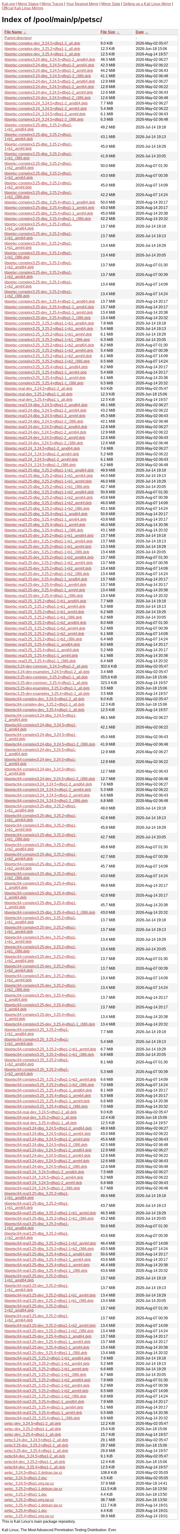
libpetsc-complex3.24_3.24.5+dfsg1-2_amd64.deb (46, 103)
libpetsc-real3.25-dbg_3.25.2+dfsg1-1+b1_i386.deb (47, 487)
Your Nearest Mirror (82, 4)
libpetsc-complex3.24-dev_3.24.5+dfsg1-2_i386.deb (47, 98)
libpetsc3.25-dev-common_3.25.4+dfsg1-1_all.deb (46, 683)
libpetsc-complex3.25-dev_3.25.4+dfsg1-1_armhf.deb (48, 312)
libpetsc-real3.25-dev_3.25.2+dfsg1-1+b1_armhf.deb (47, 547)
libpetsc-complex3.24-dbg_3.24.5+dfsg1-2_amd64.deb (49, 60)
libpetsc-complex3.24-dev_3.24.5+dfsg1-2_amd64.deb (49, 81)
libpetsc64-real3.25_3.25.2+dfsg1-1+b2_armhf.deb (46, 1391)
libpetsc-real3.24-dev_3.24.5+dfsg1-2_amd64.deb (45, 427)
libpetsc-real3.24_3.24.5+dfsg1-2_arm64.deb (41, 454)
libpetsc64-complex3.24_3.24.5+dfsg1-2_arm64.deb (47, 790)
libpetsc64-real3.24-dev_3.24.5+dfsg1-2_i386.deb (45, 1167)
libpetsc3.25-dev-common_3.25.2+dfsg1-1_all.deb (46, 677)
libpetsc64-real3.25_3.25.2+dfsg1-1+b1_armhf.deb (46, 1369)
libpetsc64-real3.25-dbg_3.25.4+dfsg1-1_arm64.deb (47, 1260)
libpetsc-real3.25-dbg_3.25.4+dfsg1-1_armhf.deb (44, 525)
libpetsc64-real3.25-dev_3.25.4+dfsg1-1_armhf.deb (46, 1347)
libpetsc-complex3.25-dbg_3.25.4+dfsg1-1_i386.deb (47, 219)
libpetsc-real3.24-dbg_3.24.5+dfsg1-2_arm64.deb (45, 410)
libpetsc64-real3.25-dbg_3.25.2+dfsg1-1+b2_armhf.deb (50, 1243)
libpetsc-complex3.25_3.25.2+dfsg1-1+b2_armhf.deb (48, 356)
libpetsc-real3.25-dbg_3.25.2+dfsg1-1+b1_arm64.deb (48, 476)
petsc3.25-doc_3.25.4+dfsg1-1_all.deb (36, 1451)
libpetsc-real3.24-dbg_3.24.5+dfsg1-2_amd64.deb (45, 405)
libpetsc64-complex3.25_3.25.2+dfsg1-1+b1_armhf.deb (50, 1049)
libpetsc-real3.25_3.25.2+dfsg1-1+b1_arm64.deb (44, 606)
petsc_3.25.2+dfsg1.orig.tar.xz (29, 1500)
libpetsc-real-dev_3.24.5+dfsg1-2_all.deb (38, 389)
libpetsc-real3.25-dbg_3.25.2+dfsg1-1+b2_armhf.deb (48, 503)
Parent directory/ (18, 38)
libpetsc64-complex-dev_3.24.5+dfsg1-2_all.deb (44, 699)
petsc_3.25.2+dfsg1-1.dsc (25, 1494)
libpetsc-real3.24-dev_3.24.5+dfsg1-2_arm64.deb (45, 432)
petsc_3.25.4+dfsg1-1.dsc (25, 1511)
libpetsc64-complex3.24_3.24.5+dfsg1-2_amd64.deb (48, 784)
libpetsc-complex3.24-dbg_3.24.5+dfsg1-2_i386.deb (47, 76)
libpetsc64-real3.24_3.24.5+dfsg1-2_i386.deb (42, 1188)
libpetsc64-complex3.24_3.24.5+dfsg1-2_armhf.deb (47, 795)
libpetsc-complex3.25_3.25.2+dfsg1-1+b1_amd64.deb (49, 323)
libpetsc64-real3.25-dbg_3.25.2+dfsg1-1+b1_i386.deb (49, 1218)
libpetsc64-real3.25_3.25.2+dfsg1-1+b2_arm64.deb (47, 1385)
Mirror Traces (52, 4)
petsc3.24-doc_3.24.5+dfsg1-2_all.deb (36, 1440)
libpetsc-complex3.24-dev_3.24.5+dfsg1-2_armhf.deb (48, 92)
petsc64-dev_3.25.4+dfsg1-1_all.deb (34, 1467)
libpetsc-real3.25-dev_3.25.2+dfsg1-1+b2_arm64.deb (48, 563)
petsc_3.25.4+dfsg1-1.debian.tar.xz (33, 1505)
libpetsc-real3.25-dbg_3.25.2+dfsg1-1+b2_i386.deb (47, 509)
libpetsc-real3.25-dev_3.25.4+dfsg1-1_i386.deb (43, 596)
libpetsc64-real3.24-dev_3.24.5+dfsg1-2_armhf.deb (46, 1161)
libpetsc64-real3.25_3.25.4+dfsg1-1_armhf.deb (43, 1413)
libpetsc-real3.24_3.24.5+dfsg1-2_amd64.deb (42, 448)
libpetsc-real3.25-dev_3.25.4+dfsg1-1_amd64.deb (45, 579)
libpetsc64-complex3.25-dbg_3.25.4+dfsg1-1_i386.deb (49, 912)
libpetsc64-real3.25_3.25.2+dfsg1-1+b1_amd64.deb (47, 1358)
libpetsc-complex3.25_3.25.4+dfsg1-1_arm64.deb (45, 372)
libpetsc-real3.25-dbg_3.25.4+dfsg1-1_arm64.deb (45, 519)
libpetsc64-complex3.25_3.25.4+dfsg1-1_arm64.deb (47, 1096)
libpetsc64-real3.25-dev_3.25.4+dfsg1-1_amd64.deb (47, 1336)
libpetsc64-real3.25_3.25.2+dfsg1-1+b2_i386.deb (45, 1396)
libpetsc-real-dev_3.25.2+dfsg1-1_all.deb (38, 394)
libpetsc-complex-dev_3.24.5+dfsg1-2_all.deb (42, 43)
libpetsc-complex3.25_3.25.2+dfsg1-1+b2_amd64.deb (49, 345)
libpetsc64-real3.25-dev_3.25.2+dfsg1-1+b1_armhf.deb (50, 1295)
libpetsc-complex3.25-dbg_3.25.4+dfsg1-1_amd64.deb (49, 202)
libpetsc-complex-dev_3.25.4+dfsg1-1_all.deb (42, 54)
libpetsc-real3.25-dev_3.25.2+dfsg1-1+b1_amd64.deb (49, 536)
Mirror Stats (110, 4)
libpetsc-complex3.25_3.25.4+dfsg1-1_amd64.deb (46, 367)
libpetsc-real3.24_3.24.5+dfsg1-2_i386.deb (40, 465)
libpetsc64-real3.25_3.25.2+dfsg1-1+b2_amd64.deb (47, 1380)
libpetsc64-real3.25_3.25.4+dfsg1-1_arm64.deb (43, 1407)
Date (140, 32)
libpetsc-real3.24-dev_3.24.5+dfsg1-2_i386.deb (43, 443)
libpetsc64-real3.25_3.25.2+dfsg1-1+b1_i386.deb (45, 1375)
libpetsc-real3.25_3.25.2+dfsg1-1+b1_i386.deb (43, 617)
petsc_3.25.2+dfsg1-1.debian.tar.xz (33, 1489)
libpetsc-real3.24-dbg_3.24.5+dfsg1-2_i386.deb (43, 421)
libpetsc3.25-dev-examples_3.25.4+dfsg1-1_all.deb (47, 694)
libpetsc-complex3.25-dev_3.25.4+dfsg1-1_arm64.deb (49, 307)
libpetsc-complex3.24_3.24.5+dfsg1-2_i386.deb (43, 119)
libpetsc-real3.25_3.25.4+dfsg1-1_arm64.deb (41, 650)
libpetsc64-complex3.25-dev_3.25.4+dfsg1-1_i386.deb (49, 1024)
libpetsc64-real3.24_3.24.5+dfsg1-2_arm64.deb (43, 1177)
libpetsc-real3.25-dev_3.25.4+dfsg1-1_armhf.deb (44, 590)
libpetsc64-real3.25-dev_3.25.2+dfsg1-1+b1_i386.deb (49, 1301)
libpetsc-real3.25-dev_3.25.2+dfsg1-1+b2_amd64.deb (49, 557)
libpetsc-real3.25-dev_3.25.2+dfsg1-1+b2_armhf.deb (47, 568)
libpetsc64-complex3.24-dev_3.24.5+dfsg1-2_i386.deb (49, 779)
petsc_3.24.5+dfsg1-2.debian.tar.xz (33, 1473)
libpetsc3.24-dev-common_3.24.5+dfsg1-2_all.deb (46, 666)
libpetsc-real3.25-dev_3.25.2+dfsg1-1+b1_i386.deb (46, 552)
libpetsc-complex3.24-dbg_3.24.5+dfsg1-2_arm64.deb (49, 65)
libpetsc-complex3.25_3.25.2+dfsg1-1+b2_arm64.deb (48, 351)
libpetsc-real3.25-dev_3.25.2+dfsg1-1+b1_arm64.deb (48, 541)
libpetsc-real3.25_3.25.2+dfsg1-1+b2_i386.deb (43, 639)
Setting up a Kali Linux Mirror (147, 4)
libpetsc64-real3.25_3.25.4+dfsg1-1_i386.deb (42, 1418)
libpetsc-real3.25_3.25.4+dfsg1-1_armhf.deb (41, 656)
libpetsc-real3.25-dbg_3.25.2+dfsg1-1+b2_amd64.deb (49, 492)
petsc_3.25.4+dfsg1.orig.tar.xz (29, 1516)
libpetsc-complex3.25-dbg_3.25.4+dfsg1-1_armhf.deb (48, 213)
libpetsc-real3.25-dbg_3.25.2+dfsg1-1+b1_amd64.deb (49, 470)
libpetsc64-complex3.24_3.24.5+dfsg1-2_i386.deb (46, 801)
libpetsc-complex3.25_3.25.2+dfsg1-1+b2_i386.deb (47, 361)
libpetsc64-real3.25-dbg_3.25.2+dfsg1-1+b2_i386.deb (49, 1249)
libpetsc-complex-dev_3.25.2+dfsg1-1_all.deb (42, 49)
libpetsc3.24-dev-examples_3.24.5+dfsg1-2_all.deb (47, 672)
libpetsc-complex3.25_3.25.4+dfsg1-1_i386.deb (43, 383)
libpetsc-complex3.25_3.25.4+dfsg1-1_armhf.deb (45, 378)
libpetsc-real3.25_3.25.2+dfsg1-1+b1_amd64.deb (45, 601)
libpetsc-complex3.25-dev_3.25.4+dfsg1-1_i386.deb (47, 318)
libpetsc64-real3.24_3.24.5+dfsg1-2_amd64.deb (44, 1172)
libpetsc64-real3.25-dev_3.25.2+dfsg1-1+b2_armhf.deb (50, 1326)
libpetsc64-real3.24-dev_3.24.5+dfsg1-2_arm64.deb (47, 1156)
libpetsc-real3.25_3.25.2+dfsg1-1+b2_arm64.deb (44, 628)
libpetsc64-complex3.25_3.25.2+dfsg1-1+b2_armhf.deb (50, 1079)
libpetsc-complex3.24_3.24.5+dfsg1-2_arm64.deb (45, 109)
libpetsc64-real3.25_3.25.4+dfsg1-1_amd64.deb (44, 1402)
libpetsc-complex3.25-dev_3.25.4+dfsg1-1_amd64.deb (49, 301)
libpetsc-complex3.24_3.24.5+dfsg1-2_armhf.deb (45, 114)
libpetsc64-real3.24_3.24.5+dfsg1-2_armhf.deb (43, 1183)
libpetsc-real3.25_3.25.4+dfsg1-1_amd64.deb (42, 645)
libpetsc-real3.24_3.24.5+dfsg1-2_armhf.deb (41, 459)
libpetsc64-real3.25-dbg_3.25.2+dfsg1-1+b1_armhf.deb (50, 1213)
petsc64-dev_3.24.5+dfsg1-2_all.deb (34, 1456)
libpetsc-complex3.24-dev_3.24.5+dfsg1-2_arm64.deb (49, 87)
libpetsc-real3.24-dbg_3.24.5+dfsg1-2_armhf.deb (44, 416)
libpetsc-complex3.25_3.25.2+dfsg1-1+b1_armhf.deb (48, 334)
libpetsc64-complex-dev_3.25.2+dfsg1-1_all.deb (44, 704)
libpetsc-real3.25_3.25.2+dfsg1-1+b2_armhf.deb (44, 634)
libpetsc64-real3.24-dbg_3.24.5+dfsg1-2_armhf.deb (47, 1139)
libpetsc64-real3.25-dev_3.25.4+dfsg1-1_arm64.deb (47, 1342)
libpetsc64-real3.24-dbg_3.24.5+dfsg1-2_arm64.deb (47, 1134)
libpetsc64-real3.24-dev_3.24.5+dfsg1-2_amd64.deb (47, 1150)
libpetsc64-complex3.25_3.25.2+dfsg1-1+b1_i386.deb (49, 1055)
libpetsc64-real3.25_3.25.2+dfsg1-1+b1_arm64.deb (47, 1364)
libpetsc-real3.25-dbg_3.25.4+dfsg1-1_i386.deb (43, 530)
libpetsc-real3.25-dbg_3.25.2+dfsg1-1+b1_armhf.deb (48, 481)
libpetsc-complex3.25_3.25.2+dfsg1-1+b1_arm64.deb (48, 329)
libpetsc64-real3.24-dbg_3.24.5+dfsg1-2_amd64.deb (48, 1128)
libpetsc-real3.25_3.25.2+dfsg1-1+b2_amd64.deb (45, 623)
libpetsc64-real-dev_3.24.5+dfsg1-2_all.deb (40, 1112)
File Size (108, 32)
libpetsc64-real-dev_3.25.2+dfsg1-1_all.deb (40, 1118)
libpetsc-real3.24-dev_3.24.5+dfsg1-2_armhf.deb (44, 438)
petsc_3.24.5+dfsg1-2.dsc (25, 1478)
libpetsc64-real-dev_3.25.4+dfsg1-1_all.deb (40, 1123)
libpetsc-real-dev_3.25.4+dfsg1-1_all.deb (38, 400)
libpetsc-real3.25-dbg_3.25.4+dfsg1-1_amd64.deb (45, 514)
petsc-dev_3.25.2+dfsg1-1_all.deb (32, 1429)
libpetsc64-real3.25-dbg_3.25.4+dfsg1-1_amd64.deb (48, 1254)
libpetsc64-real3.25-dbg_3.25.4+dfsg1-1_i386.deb (45, 1271)
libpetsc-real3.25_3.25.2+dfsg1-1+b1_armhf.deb (44, 612)
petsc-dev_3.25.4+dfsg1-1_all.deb (32, 1435)
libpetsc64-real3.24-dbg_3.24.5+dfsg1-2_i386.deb (45, 1145)
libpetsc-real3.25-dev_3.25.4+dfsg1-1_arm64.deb (45, 585)
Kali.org (8, 4)
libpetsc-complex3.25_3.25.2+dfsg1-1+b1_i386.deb (47, 340)
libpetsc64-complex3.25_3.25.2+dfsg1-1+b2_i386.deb (49, 1085)
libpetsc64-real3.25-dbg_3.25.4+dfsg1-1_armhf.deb (47, 1265)
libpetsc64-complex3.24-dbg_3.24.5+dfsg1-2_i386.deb (49, 744)
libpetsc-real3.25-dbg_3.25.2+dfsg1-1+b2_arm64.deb (48, 498)
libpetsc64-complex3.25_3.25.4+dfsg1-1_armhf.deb (47, 1101)
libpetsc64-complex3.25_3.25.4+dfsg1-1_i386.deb (46, 1106)
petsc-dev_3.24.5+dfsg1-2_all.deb (32, 1424)
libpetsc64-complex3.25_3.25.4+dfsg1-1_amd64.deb (48, 1090)
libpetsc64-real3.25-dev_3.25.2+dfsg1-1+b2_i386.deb (49, 1331)
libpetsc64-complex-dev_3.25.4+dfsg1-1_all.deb (44, 710)
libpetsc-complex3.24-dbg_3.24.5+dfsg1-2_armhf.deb (48, 71)
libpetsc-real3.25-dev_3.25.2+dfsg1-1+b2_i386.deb (46, 574)
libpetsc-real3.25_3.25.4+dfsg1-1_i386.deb (40, 661)
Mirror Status (28, 4)
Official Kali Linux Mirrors (22, 8)
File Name (13, 32)
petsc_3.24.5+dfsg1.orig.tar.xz (29, 1483)
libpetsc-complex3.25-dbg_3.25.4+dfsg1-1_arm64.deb (49, 208)
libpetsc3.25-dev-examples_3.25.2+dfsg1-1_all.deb (47, 688)
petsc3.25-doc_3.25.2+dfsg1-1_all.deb (36, 1445)
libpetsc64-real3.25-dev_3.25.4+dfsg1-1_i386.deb (45, 1353)
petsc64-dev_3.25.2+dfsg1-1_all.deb (34, 1462)
